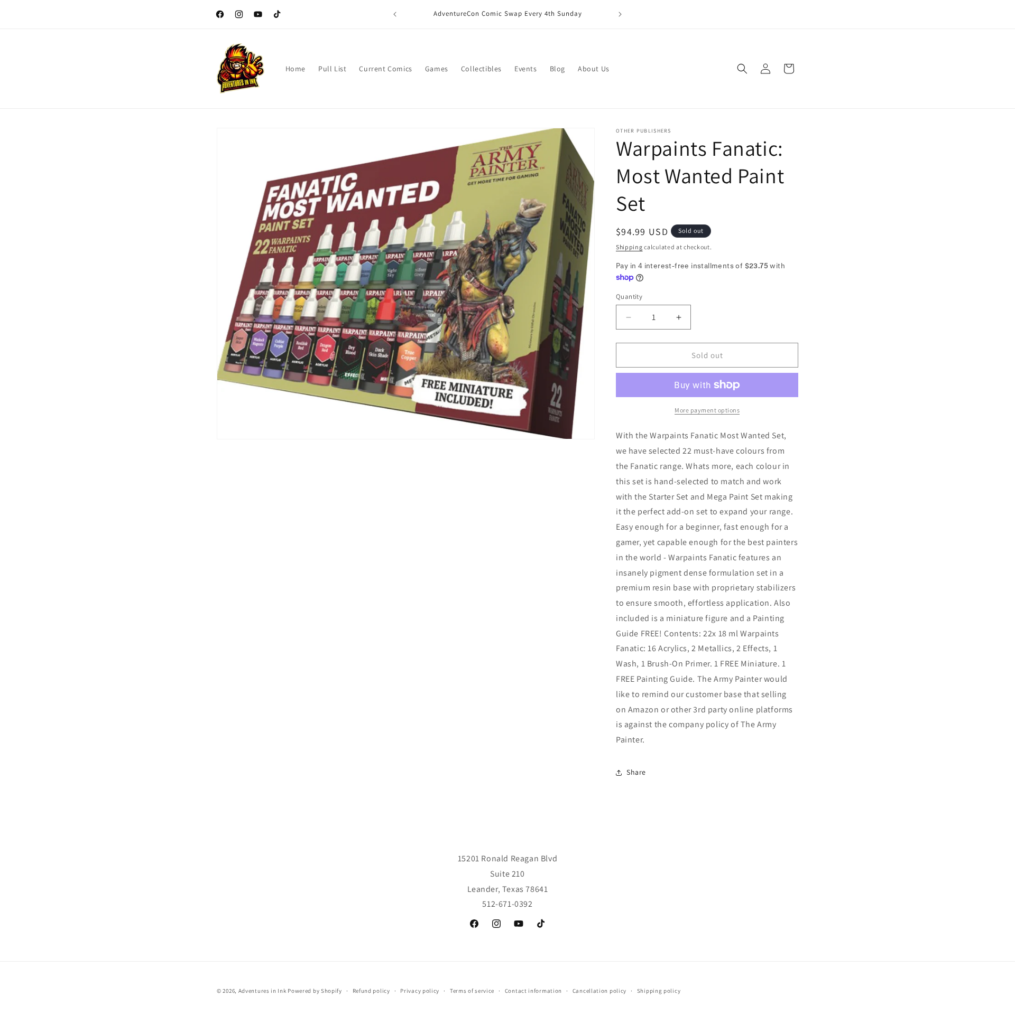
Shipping (629, 247)
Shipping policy (659, 990)
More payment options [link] (707, 410)
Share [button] (636, 772)
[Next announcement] (620, 14)
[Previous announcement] (395, 14)
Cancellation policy (599, 990)
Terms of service (472, 990)
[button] (742, 68)
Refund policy (371, 990)
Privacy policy (419, 990)
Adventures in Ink (262, 990)
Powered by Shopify (315, 990)
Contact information (533, 990)
